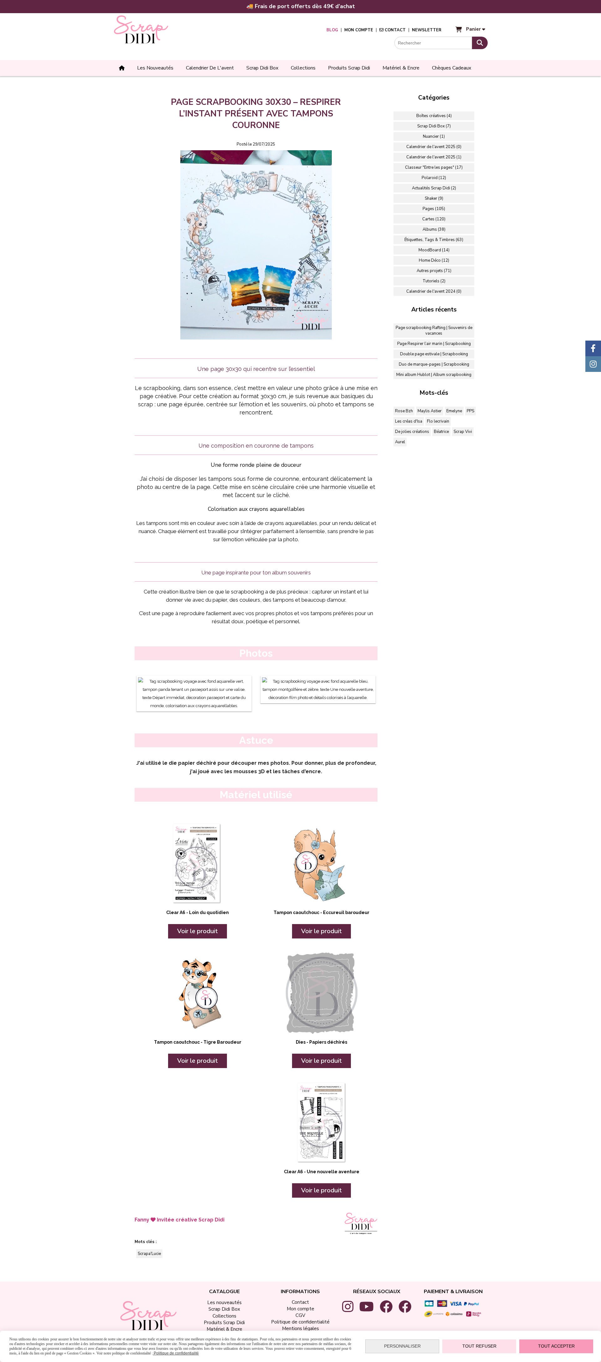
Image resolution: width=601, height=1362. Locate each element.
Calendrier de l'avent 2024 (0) (433, 291)
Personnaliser (402, 1346)
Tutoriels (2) (434, 281)
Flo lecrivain (438, 421)
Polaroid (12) (434, 178)
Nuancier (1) (434, 136)
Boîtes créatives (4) (434, 116)
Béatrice (441, 431)
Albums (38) (434, 229)
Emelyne (454, 411)
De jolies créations (412, 431)
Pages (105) (434, 209)
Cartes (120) (433, 219)
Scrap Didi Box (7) (434, 126)
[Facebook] (593, 348)
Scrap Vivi (463, 431)
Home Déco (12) (434, 260)
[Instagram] (593, 364)
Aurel (400, 442)
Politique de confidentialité (176, 1353)
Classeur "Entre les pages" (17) (434, 167)
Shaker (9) (434, 198)
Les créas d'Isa (408, 421)
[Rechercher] (480, 43)
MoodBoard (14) (434, 250)
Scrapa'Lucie (149, 1254)
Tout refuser (479, 1346)
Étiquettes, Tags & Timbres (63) (433, 240)
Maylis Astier (430, 411)
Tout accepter (556, 1346)
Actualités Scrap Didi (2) (434, 188)
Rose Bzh (404, 411)
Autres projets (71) (434, 271)
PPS (470, 411)
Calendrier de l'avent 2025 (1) (433, 157)
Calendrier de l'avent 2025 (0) (433, 147)
